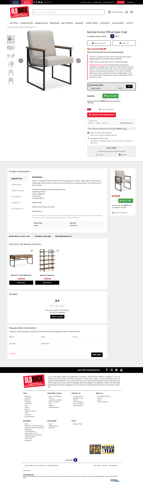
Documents (17, 197)
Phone (75, 337)
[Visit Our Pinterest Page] (116, 370)
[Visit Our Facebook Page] (107, 370)
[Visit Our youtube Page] (41, 2)
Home (8, 27)
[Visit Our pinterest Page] (39, 2)
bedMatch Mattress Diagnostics (33, 435)
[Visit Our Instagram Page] (112, 370)
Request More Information (103, 115)
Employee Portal (77, 424)
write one (62, 312)
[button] (115, 12)
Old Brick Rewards (54, 407)
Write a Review (57, 317)
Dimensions (16, 185)
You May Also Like (42, 236)
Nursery (79, 23)
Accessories (118, 23)
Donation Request (78, 405)
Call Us (100, 155)
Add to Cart (111, 96)
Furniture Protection (54, 402)
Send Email (96, 355)
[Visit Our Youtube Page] (121, 370)
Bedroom (54, 23)
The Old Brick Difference (104, 396)
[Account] (126, 12)
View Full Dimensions (126, 123)
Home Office (92, 23)
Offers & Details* (113, 465)
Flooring (129, 2)
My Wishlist (52, 427)
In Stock (121, 2)
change (124, 129)
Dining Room (41, 23)
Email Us (124, 155)
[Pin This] (89, 110)
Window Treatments (30, 411)
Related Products (63, 236)
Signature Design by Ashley (97, 36)
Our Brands (27, 470)
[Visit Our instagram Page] (36, 2)
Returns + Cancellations (55, 396)
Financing (97, 2)
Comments (45, 344)
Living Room (26, 23)
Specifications (18, 191)
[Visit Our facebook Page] (34, 2)
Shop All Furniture (29, 416)
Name (11, 337)
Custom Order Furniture (31, 433)
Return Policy (18, 209)
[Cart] (131, 12)
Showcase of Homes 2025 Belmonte (34, 427)
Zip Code (12, 344)
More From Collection (19, 236)
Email (43, 337)
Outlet (129, 23)
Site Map (104, 465)
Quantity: (91, 96)
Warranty (16, 203)
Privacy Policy (97, 465)
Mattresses (67, 23)
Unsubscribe (28, 440)
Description (17, 179)
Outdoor (105, 23)
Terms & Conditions (102, 402)
